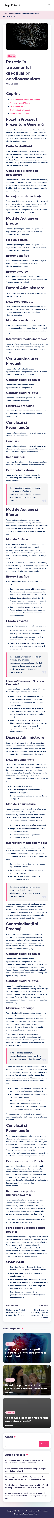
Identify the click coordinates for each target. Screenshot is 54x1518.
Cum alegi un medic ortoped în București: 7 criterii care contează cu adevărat (25, 1353)
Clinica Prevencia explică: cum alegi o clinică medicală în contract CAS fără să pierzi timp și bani (26, 1496)
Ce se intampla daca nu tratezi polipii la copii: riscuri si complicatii (25, 1469)
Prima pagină (8, 14)
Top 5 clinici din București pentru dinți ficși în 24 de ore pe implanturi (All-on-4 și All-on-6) (26, 1486)
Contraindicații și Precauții (20, 110)
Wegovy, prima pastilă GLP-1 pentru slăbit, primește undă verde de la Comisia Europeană (25, 1478)
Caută (9, 1436)
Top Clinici (12, 5)
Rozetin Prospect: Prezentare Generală (25, 100)
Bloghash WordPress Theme (27, 1514)
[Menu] (49, 5)
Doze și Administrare (18, 106)
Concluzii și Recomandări (19, 113)
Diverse (11, 56)
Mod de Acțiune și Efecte (20, 103)
